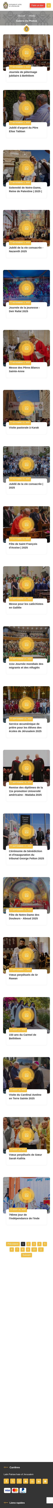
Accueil (21, 16)
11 (41, 1249)
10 (34, 1249)
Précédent (13, 1244)
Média (32, 16)
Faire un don (37, 5)
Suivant (26, 1255)
